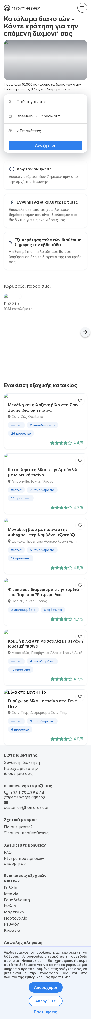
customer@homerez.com (27, 807)
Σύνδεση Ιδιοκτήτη (22, 762)
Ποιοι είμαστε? (18, 826)
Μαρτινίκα (14, 912)
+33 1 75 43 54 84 (27, 792)
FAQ (8, 852)
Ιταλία (10, 905)
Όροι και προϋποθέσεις (26, 833)
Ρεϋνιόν (11, 924)
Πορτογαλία (16, 918)
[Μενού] (82, 8)
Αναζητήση (45, 145)
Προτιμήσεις (45, 1012)
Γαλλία (10, 887)
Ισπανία (11, 893)
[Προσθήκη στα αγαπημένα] (80, 400)
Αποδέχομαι (45, 987)
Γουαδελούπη (17, 899)
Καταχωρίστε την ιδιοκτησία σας (21, 771)
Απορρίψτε (45, 1001)
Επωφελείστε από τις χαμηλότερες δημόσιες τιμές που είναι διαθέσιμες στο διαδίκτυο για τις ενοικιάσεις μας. (43, 214)
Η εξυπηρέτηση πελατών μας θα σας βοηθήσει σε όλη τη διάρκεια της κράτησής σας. (45, 257)
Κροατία (12, 930)
